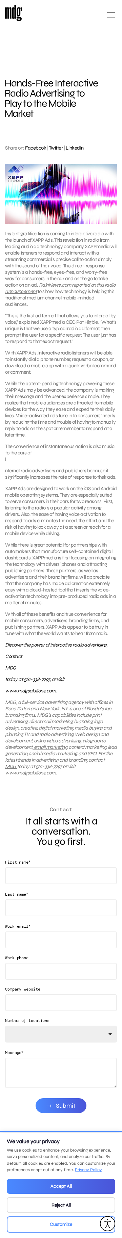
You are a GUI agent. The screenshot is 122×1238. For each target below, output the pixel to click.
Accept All (61, 1186)
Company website (22, 989)
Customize (61, 1224)
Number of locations (27, 1020)
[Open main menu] (111, 18)
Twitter (56, 148)
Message (14, 1052)
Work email (17, 926)
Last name (16, 894)
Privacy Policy (88, 1170)
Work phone (16, 957)
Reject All (61, 1205)
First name (17, 862)
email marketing (50, 747)
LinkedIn (75, 148)
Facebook (35, 148)
